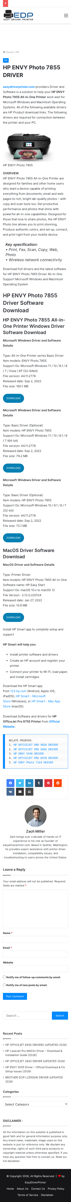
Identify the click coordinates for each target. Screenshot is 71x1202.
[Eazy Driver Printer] (19, 15)
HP (17, 52)
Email (7, 947)
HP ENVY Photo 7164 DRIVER (33, 762)
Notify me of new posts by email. (27, 985)
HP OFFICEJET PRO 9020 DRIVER (36, 744)
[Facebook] (10, 783)
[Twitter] (20, 783)
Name (7, 933)
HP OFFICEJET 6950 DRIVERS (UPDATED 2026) (36, 1044)
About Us (22, 1188)
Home (9, 52)
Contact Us (38, 1188)
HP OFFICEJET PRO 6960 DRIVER (36, 749)
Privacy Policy (56, 1188)
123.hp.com (18, 691)
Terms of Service (28, 1194)
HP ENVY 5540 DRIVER (29, 753)
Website (8, 962)
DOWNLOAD (14, 398)
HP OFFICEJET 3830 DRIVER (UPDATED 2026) (35, 1061)
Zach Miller (35, 831)
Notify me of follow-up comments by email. (33, 977)
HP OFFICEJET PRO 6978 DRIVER (36, 757)
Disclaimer (47, 1194)
